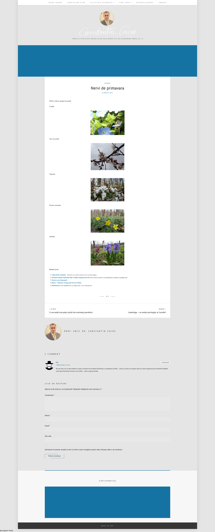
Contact (163, 2)
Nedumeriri (56, 285)
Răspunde (165, 362)
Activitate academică (102, 2)
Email (47, 426)
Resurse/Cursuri (145, 2)
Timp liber (124, 2)
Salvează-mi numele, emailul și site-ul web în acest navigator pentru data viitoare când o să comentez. (84, 449)
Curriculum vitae (76, 2)
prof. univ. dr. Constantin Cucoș (90, 331)
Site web (48, 436)
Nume (47, 415)
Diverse (107, 83)
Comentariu (50, 395)
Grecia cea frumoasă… (60, 280)
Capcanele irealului (59, 275)
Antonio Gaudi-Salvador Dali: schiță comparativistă (70, 277)
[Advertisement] (85, 61)
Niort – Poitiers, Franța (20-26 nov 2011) (66, 283)
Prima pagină (55, 2)
